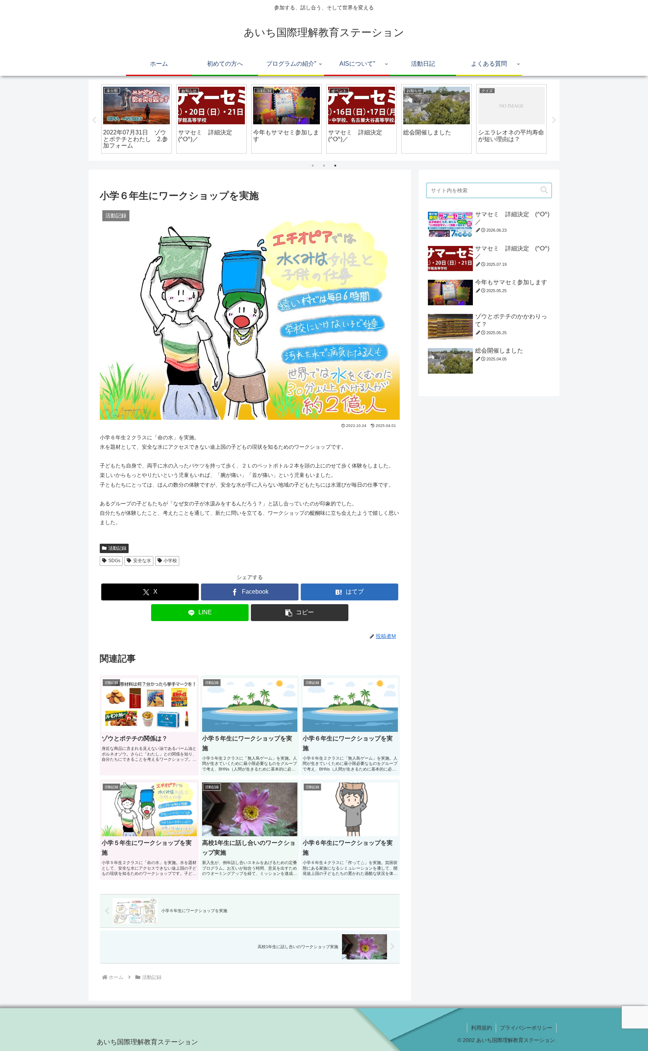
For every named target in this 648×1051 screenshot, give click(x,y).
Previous (94, 120)
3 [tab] (335, 165)
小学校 (170, 560)
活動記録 (117, 548)
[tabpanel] (136, 118)
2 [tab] (324, 165)
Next (554, 120)
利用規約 (481, 1028)
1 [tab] (312, 165)
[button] (299, 612)
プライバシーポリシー (526, 1028)
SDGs (114, 560)
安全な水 (142, 560)
